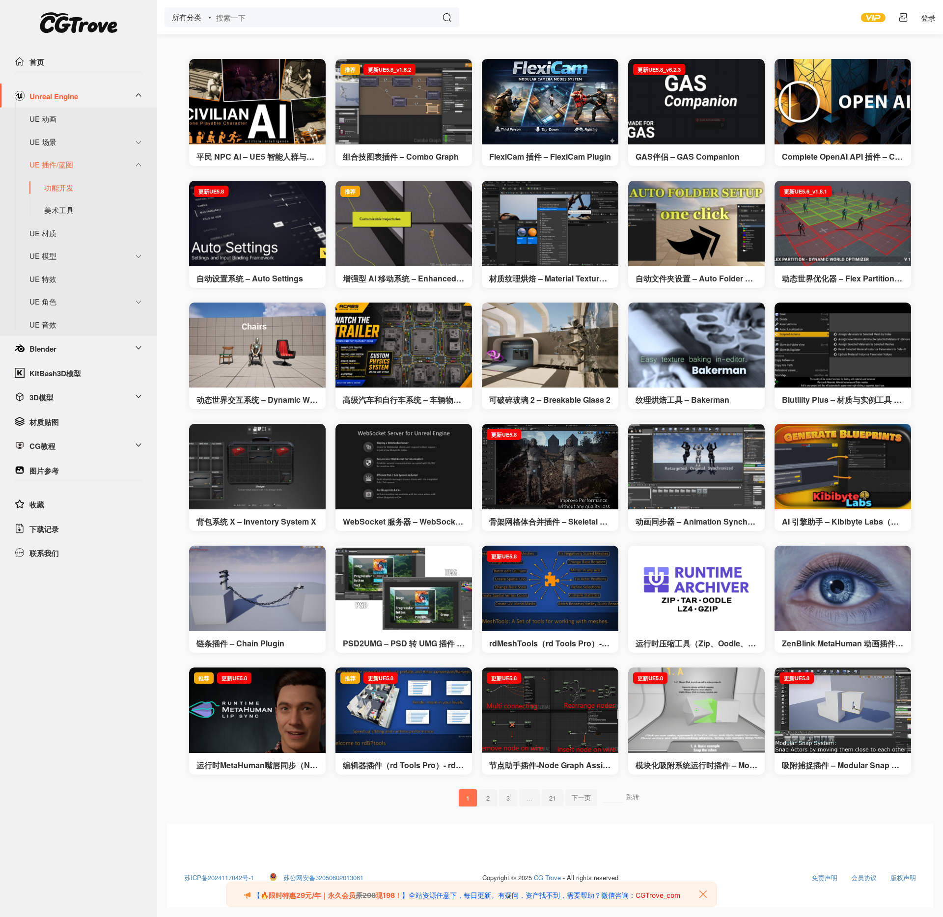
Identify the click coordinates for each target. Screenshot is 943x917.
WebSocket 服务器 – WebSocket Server (402, 522)
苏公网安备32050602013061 (323, 875)
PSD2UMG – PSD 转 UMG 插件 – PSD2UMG (402, 643)
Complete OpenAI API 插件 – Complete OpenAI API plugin (841, 157)
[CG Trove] (78, 24)
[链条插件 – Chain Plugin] (257, 588)
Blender (42, 348)
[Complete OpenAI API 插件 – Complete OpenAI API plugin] (843, 101)
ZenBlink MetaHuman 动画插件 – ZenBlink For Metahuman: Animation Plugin (842, 643)
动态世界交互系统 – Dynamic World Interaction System (257, 400)
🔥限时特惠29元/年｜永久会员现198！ (331, 895)
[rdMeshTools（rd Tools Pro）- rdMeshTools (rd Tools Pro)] (550, 588)
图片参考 (44, 470)
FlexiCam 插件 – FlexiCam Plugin (550, 157)
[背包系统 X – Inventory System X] (257, 466)
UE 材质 (42, 233)
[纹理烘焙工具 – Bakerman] (696, 345)
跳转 (632, 796)
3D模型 (41, 397)
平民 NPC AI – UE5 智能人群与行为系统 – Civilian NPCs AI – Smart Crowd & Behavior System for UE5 (256, 157)
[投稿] (903, 17)
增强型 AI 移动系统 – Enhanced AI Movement (403, 278)
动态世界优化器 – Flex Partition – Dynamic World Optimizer (841, 278)
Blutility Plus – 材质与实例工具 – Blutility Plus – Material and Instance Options (842, 400)
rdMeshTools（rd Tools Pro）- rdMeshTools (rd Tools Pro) (548, 643)
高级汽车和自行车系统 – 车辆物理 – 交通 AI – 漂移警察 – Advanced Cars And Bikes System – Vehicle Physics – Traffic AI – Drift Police (402, 400)
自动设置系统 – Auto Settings (249, 278)
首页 (36, 61)
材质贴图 (44, 422)
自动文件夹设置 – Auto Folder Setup (696, 278)
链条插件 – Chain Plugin (240, 643)
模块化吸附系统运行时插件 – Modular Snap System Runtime (695, 765)
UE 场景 (42, 142)
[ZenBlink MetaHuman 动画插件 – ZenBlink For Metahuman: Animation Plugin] (843, 588)
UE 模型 (42, 255)
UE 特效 (42, 279)
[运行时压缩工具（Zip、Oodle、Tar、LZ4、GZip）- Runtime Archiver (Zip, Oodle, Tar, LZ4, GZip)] (696, 588)
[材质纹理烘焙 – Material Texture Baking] (550, 223)
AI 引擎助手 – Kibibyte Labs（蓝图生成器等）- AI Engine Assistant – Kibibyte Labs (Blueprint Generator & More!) (841, 522)
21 (552, 798)
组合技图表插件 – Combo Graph (401, 157)
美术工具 (59, 210)
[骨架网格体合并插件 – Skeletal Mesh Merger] (550, 466)
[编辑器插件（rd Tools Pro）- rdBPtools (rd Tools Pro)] (403, 710)
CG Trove (547, 875)
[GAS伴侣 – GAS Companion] (696, 101)
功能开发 (59, 187)
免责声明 (824, 875)
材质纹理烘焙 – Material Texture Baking (546, 278)
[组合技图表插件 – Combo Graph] (403, 101)
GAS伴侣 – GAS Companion (688, 157)
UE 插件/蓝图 (51, 164)
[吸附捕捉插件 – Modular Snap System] (843, 710)
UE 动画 (42, 118)
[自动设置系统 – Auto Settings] (257, 223)
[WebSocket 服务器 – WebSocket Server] (403, 466)
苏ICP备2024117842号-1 (219, 875)
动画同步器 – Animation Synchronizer (695, 522)
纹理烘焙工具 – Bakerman (682, 400)
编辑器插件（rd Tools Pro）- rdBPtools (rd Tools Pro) (402, 765)
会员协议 (864, 875)
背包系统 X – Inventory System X (256, 522)
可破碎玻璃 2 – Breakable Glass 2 (549, 400)
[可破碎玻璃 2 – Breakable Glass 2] (550, 345)
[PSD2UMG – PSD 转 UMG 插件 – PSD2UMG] (403, 588)
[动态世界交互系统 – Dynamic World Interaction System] (257, 345)
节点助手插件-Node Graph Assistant (549, 765)
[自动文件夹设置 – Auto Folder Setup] (696, 223)
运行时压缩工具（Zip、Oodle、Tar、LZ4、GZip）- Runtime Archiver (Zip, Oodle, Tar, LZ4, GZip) (696, 643)
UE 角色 (42, 301)
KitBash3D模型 (55, 373)
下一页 (581, 797)
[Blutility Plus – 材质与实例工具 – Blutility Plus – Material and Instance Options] (843, 345)
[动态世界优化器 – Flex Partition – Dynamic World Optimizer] (843, 223)
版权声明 (903, 875)
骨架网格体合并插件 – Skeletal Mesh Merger (549, 522)
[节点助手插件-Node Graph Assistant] (550, 710)
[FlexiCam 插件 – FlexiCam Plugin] (550, 101)
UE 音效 (42, 324)
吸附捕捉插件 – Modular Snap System (841, 765)
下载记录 (44, 529)
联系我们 (44, 553)
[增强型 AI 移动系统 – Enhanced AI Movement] (403, 223)
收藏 (36, 504)
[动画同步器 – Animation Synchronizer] (696, 466)
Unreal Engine (53, 96)
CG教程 (42, 446)
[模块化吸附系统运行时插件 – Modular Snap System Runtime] (696, 710)
